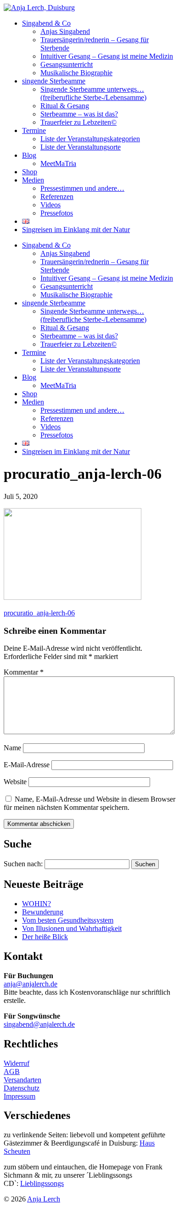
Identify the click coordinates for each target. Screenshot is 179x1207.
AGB (12, 1071)
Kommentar (24, 672)
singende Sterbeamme (53, 81)
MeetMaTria (58, 163)
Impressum (19, 1096)
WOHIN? (36, 904)
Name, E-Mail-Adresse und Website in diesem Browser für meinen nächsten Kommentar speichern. (89, 803)
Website (15, 782)
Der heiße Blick (45, 937)
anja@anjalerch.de (30, 984)
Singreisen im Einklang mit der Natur (76, 229)
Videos (50, 205)
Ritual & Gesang (64, 106)
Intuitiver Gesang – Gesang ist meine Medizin (106, 56)
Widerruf (16, 1063)
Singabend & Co (46, 23)
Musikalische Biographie (76, 73)
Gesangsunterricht (66, 64)
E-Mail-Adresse (27, 765)
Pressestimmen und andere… (82, 188)
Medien (33, 180)
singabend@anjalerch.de (39, 1024)
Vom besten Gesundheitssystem (67, 920)
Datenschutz (21, 1088)
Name (12, 748)
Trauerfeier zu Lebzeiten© (78, 122)
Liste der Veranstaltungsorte (80, 147)
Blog (29, 155)
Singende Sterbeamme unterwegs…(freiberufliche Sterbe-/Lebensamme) (93, 93)
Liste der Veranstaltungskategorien (90, 139)
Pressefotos (56, 213)
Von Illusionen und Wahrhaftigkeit (72, 928)
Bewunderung (42, 912)
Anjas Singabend (65, 31)
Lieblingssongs (42, 1183)
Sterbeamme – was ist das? (79, 114)
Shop (29, 172)
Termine (34, 130)
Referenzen (56, 196)
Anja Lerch (43, 1199)
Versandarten (22, 1080)
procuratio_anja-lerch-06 (39, 613)
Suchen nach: (23, 864)
